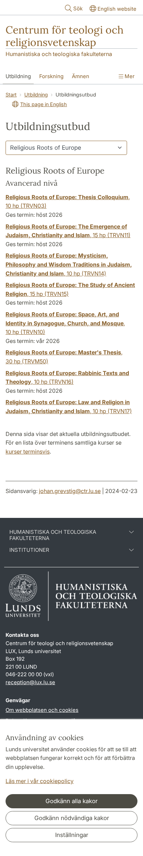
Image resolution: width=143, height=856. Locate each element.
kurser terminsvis (28, 451)
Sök (78, 8)
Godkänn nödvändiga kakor (71, 818)
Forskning (51, 76)
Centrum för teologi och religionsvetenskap (65, 36)
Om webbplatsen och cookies (42, 710)
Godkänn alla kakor (71, 801)
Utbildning (18, 76)
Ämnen (80, 76)
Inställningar (71, 834)
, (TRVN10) (65, 323)
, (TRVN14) (69, 264)
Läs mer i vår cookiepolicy (40, 781)
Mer (129, 76)
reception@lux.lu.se (30, 682)
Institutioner (29, 550)
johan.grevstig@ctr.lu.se (70, 490)
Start (11, 94)
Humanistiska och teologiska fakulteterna (59, 53)
